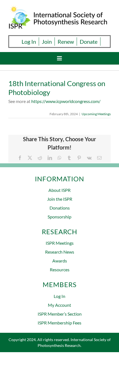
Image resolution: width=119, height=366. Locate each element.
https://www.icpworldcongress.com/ (65, 101)
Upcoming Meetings (96, 114)
